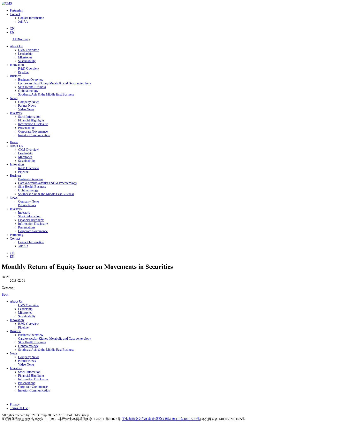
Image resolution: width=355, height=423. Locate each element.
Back (5, 294)
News (13, 98)
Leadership (25, 53)
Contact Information (31, 18)
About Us (16, 46)
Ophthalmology (28, 90)
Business (15, 76)
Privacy (15, 404)
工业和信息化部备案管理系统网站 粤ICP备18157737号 (161, 419)
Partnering (16, 10)
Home (14, 142)
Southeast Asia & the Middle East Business (46, 94)
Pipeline (23, 72)
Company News (28, 102)
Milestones (25, 57)
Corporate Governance (33, 131)
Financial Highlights (31, 120)
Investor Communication (34, 135)
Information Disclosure (33, 124)
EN (12, 32)
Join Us (23, 21)
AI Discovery (21, 39)
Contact (15, 14)
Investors (16, 113)
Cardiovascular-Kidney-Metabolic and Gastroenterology (54, 83)
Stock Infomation (29, 116)
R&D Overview (28, 68)
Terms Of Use (19, 408)
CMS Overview (28, 50)
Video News (26, 109)
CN (12, 28)
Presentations (26, 127)
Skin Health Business (32, 87)
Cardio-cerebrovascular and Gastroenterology (47, 183)
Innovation (17, 64)
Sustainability (27, 61)
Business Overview (30, 79)
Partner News (27, 105)
